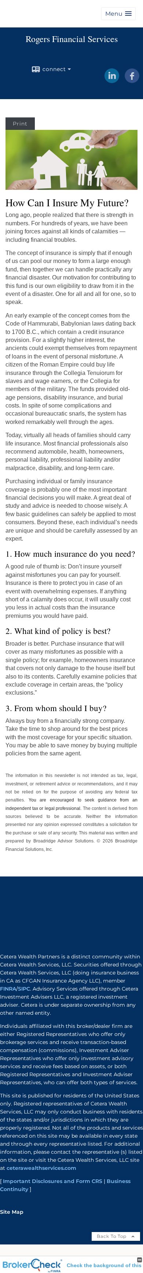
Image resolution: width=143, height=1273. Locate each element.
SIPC (24, 988)
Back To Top (112, 1236)
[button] (118, 13)
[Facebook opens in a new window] (132, 80)
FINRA (8, 988)
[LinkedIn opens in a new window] (111, 80)
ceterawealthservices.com (41, 1168)
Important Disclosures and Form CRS (52, 1181)
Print (20, 123)
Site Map (11, 1212)
